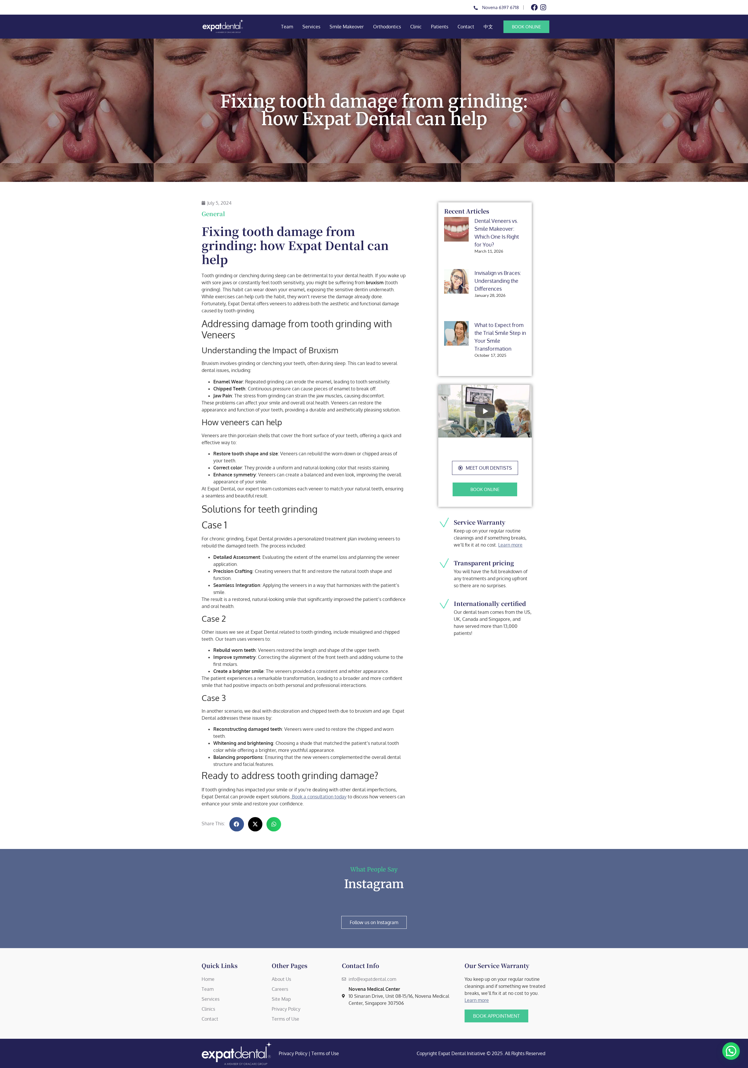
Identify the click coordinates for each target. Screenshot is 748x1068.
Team (287, 27)
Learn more (510, 545)
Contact (466, 27)
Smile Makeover (347, 27)
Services (311, 27)
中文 (488, 27)
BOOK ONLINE (526, 27)
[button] (485, 468)
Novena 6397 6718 (500, 7)
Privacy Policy (293, 1053)
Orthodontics (387, 27)
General (213, 213)
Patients (439, 27)
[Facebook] (534, 7)
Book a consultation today (319, 797)
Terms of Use (325, 1053)
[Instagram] (543, 7)
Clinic (416, 27)
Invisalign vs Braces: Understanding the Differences (498, 281)
